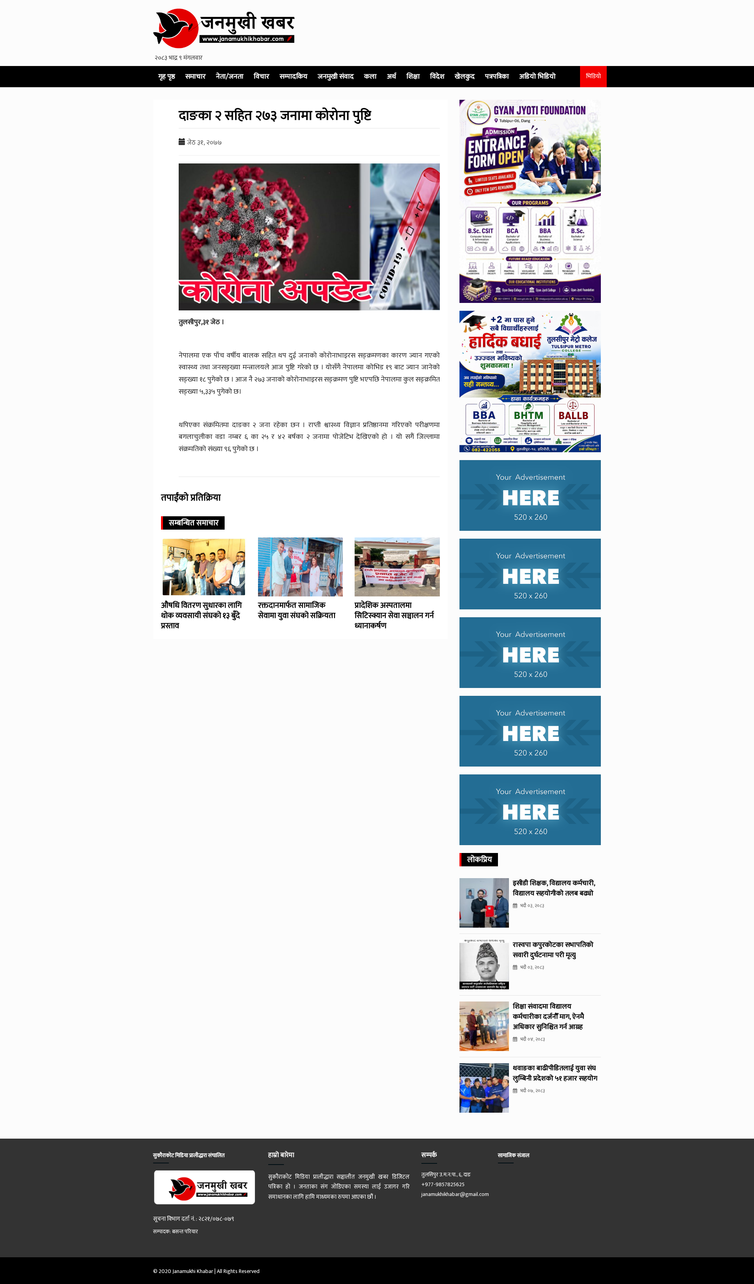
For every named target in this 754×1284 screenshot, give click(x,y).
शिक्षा (413, 77)
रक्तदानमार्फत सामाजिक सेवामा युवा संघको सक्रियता (296, 610)
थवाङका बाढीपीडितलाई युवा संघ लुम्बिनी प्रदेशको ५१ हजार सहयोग (555, 1073)
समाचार (195, 77)
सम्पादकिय (293, 77)
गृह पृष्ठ (166, 77)
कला (370, 77)
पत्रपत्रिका (497, 77)
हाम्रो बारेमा (281, 1155)
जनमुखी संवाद (336, 77)
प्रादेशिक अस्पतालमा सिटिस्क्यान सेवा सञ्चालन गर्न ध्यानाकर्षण (394, 615)
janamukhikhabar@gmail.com (455, 1194)
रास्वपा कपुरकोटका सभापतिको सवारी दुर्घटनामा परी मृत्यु (553, 950)
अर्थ (391, 77)
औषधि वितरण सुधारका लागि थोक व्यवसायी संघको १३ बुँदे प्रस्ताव (201, 615)
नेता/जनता (229, 77)
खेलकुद (465, 77)
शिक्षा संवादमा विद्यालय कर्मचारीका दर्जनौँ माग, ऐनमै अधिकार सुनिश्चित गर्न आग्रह (548, 1017)
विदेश (437, 77)
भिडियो (593, 76)
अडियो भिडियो (537, 77)
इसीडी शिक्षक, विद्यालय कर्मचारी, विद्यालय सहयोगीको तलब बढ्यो (554, 888)
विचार (261, 77)
